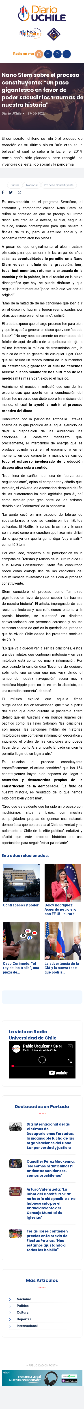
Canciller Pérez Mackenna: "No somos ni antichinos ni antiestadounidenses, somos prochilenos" (51, 1168)
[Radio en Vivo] (39, 54)
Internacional (27, 1326)
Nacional (32, 185)
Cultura (15, 185)
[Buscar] (57, 54)
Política (23, 1306)
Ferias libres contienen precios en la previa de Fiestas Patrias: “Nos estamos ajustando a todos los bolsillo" (47, 1240)
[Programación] (48, 54)
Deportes (24, 1319)
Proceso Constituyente (58, 185)
